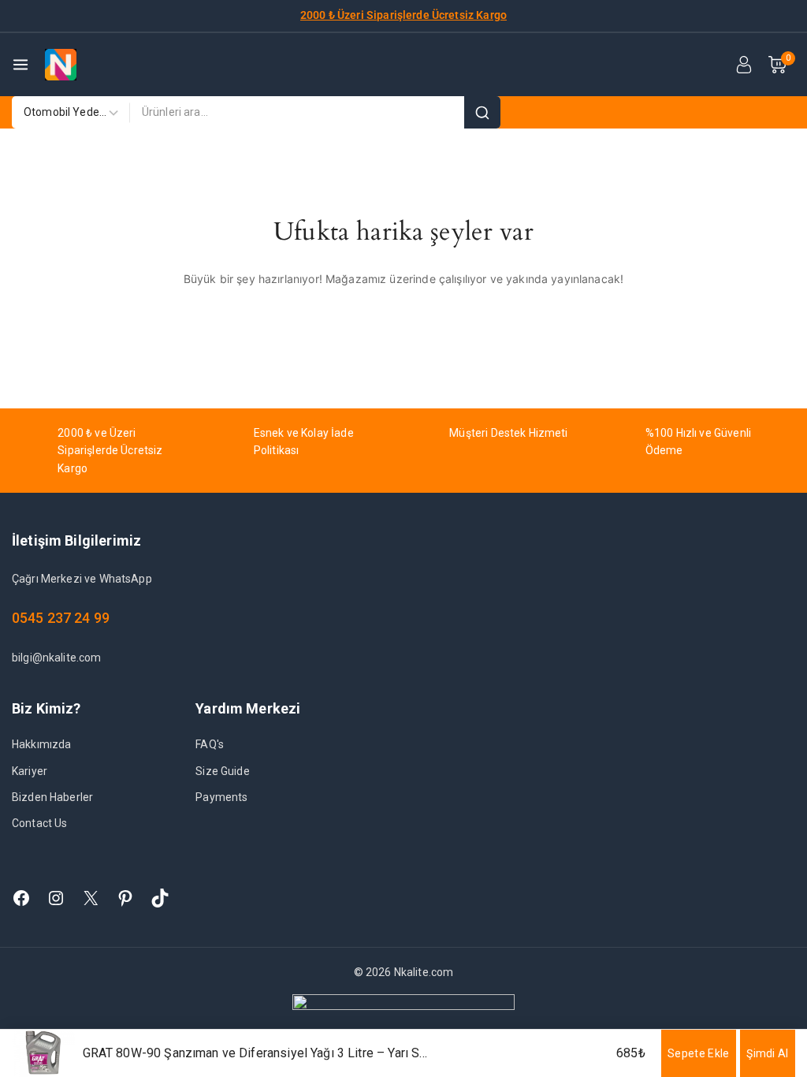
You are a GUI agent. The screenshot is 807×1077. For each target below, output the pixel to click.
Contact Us (40, 823)
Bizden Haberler (52, 797)
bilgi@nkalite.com (57, 657)
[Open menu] (20, 64)
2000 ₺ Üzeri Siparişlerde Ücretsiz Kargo (403, 15)
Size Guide (222, 771)
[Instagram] (55, 898)
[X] (90, 898)
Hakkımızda (42, 744)
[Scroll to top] (768, 991)
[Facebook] (21, 898)
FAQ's (209, 744)
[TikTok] (160, 898)
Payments (221, 797)
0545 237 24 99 (61, 617)
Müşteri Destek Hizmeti (508, 433)
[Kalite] (60, 64)
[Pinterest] (125, 898)
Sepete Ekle (698, 1053)
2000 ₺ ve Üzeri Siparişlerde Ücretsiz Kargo (110, 451)
